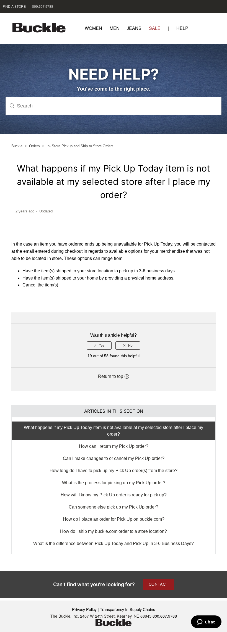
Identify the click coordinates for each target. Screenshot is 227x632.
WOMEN (93, 28)
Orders (34, 146)
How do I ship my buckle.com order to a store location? (113, 531)
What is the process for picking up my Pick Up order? (113, 482)
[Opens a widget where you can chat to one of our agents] (206, 622)
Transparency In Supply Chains (127, 609)
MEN (115, 28)
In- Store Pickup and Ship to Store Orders (80, 146)
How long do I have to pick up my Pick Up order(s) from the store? (113, 470)
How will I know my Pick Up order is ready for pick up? (114, 495)
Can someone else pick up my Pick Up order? (113, 507)
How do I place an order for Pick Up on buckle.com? (113, 519)
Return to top (110, 376)
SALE (155, 28)
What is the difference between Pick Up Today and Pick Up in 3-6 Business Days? (113, 543)
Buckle (16, 146)
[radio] (99, 345)
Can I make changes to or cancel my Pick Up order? (113, 458)
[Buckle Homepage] (42, 28)
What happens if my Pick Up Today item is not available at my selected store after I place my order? (113, 430)
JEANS (134, 28)
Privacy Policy (84, 609)
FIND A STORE (14, 6)
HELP (182, 28)
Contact (159, 584)
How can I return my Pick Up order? (113, 446)
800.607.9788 (42, 6)
